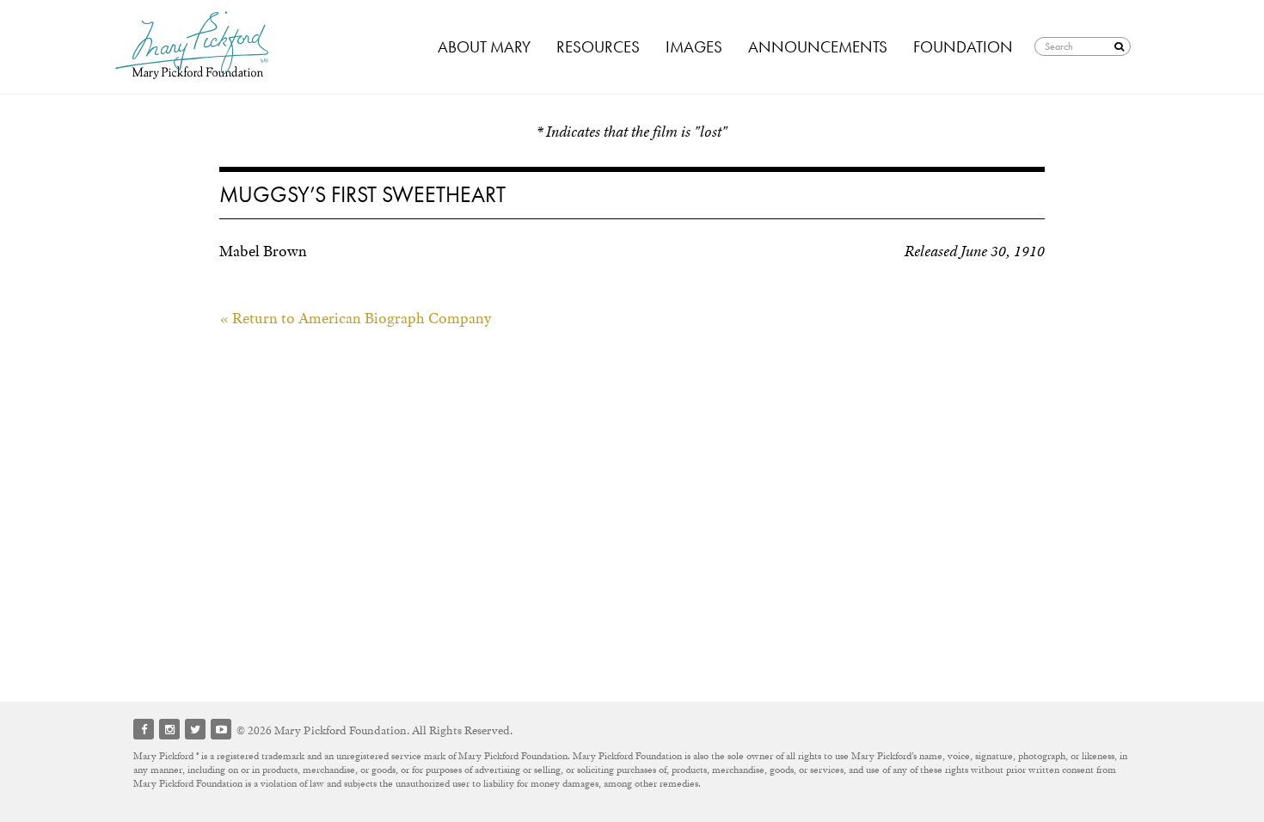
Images (694, 47)
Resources (598, 47)
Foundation (963, 47)
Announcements (817, 47)
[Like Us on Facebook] (143, 729)
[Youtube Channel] (221, 729)
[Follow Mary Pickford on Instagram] (169, 729)
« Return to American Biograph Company (355, 318)
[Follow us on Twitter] (195, 729)
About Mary (484, 47)
